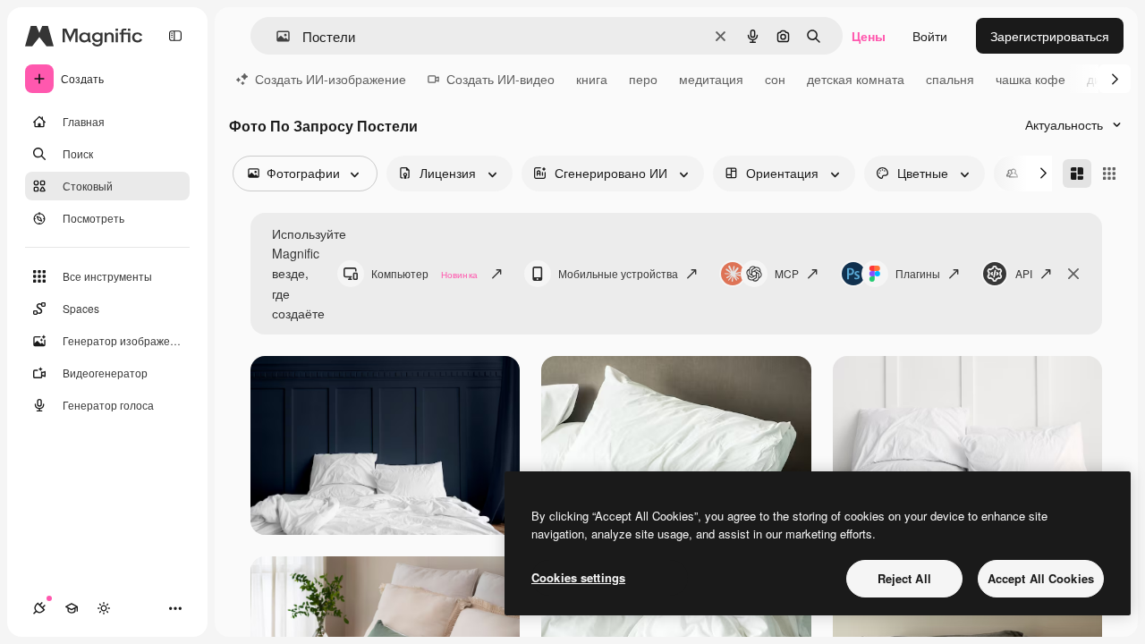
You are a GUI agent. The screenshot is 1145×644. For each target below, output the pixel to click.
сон (775, 79)
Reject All (904, 578)
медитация (711, 79)
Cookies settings (578, 577)
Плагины (917, 273)
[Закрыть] (1073, 274)
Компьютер (424, 273)
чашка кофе (1030, 79)
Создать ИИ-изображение (330, 79)
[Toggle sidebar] (175, 35)
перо (643, 79)
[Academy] (71, 608)
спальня (950, 79)
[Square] (1109, 173)
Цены (869, 36)
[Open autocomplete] (276, 36)
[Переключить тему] (103, 608)
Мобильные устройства (618, 273)
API (1023, 273)
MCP (787, 273)
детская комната (855, 79)
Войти (929, 36)
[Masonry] (1077, 173)
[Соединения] (39, 608)
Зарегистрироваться (1049, 36)
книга (591, 79)
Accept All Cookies (1041, 578)
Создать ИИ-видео (500, 79)
